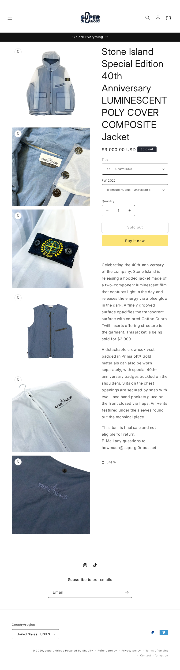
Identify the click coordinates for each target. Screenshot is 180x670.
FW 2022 (109, 180)
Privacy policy (131, 650)
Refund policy (107, 650)
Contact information (154, 655)
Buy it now (135, 241)
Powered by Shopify (79, 650)
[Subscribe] (127, 592)
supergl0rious (54, 650)
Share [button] (111, 462)
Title (105, 159)
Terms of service (157, 650)
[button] (10, 18)
